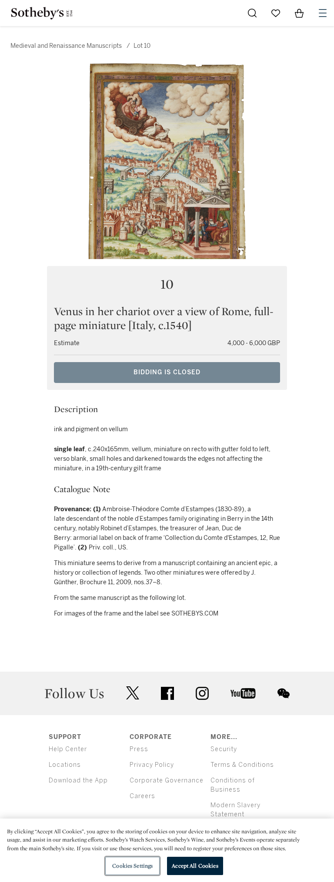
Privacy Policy (152, 765)
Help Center (68, 749)
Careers (142, 796)
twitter (132, 693)
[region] (167, 850)
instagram (202, 693)
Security (223, 749)
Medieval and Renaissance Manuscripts (66, 46)
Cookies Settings (132, 865)
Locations (65, 765)
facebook (167, 693)
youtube (243, 693)
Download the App (78, 780)
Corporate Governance (167, 780)
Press (139, 749)
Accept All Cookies (195, 865)
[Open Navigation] (322, 13)
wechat (283, 693)
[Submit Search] (252, 13)
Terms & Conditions (242, 765)
